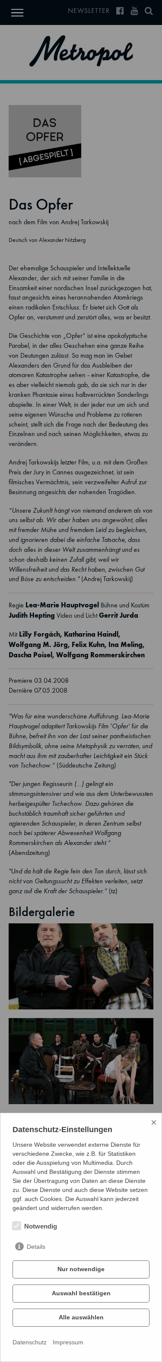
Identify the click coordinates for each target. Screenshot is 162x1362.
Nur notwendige (81, 1269)
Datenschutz (30, 1342)
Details (36, 1246)
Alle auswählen (81, 1317)
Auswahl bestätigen (81, 1293)
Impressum (68, 1342)
